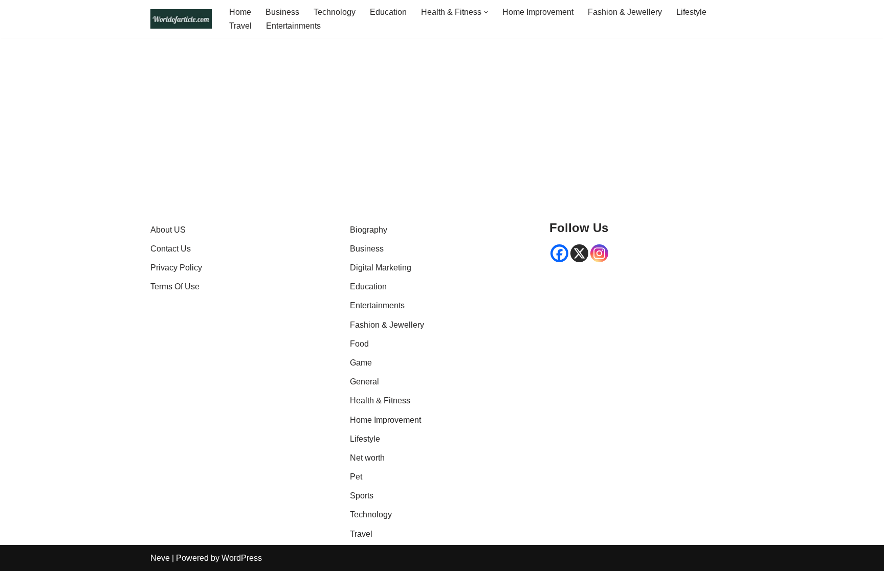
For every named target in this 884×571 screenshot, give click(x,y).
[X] (579, 253)
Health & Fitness (380, 400)
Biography (368, 229)
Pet (356, 476)
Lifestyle (691, 12)
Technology (335, 12)
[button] (486, 12)
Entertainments (293, 25)
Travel (240, 25)
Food (359, 343)
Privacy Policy (176, 267)
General (364, 381)
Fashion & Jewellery (625, 12)
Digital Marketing (380, 267)
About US (168, 229)
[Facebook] (559, 253)
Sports (361, 495)
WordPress (242, 558)
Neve (160, 558)
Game (361, 362)
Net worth (367, 457)
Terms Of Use (175, 286)
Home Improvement (537, 12)
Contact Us (170, 248)
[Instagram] (599, 253)
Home (240, 12)
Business (282, 12)
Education (388, 12)
